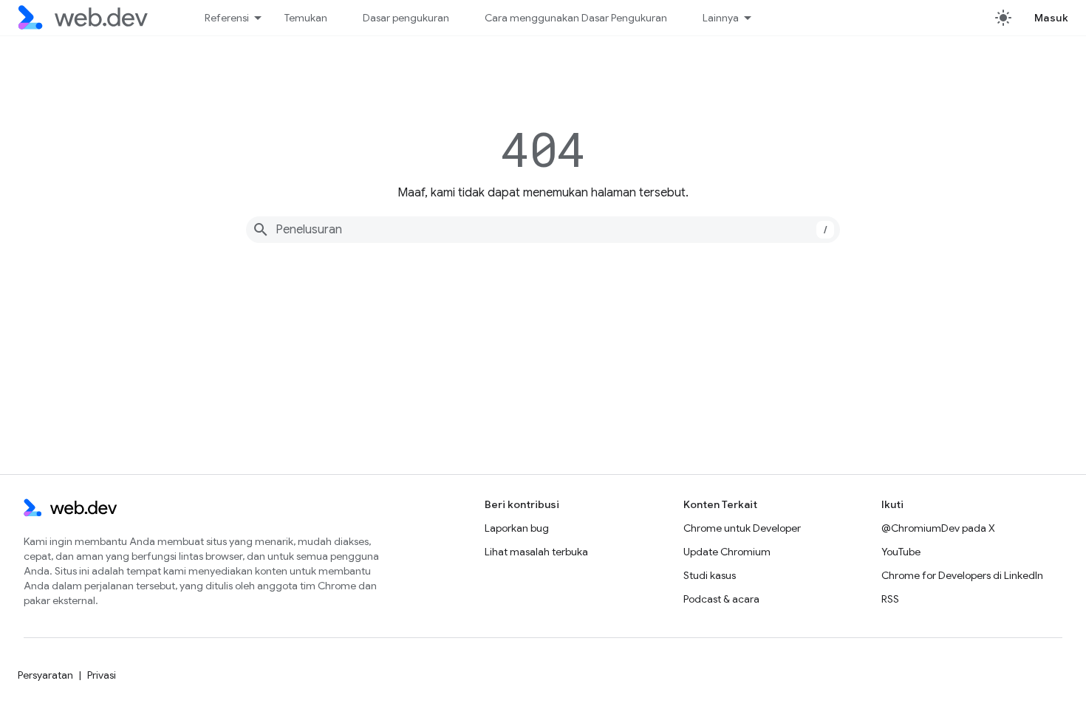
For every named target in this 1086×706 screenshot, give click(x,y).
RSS (890, 599)
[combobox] (543, 229)
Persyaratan (45, 675)
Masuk (1051, 17)
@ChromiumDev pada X (938, 528)
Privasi (101, 675)
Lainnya (721, 17)
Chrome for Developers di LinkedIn (962, 575)
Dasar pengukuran (406, 17)
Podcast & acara (721, 599)
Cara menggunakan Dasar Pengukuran (576, 17)
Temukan (305, 17)
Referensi (227, 17)
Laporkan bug (517, 528)
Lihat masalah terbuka (536, 551)
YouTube (901, 551)
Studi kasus (709, 575)
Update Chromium (727, 551)
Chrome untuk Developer (742, 528)
